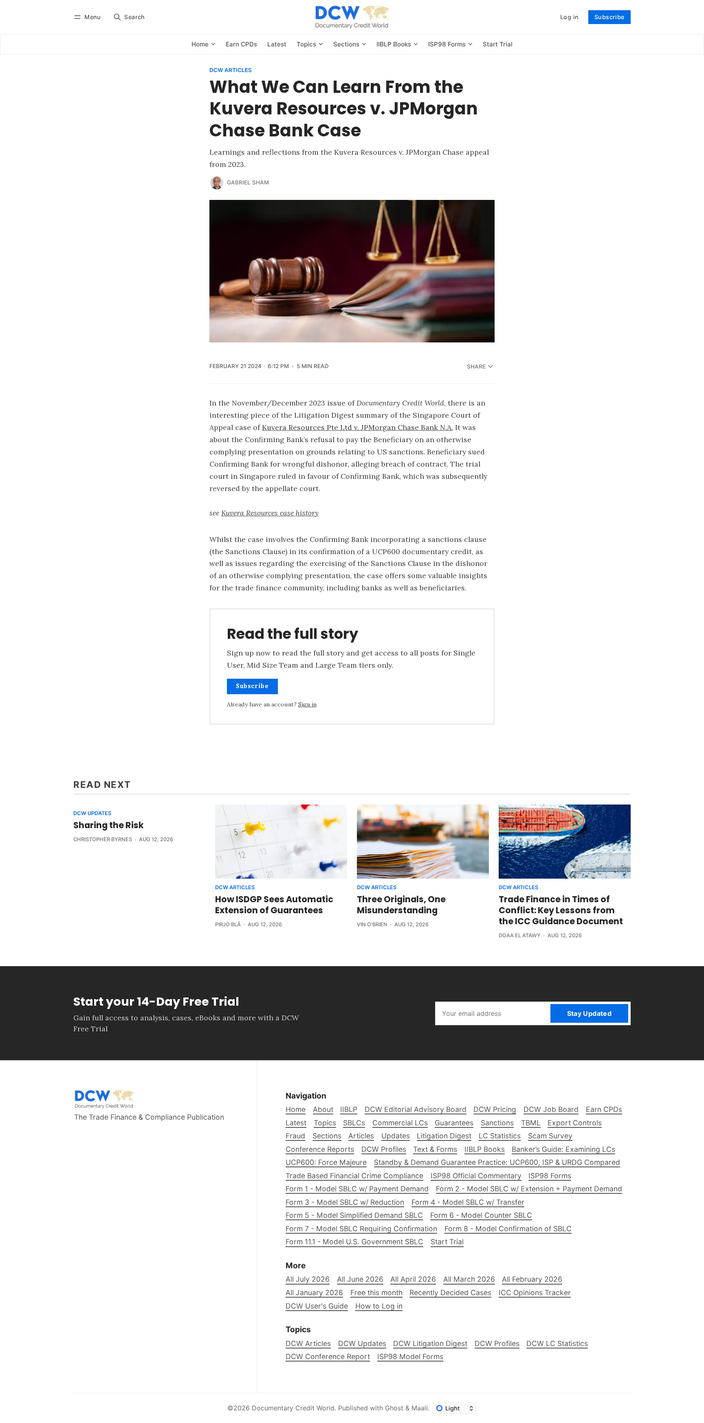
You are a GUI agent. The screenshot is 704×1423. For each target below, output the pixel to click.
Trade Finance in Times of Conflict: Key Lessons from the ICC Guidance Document (561, 910)
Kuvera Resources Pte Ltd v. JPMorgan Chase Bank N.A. (357, 427)
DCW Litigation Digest (430, 1343)
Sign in (307, 704)
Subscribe (609, 16)
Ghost (394, 1408)
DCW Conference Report (328, 1356)
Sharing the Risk (108, 825)
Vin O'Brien (372, 924)
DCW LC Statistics (557, 1343)
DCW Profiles (497, 1343)
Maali (419, 1408)
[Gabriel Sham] (216, 182)
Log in (569, 16)
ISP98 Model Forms (410, 1356)
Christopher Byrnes (102, 839)
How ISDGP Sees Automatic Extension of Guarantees (274, 904)
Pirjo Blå (228, 924)
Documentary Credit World (293, 1408)
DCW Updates (92, 813)
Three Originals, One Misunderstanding (401, 904)
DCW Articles (230, 70)
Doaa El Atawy (520, 935)
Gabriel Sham (248, 182)
